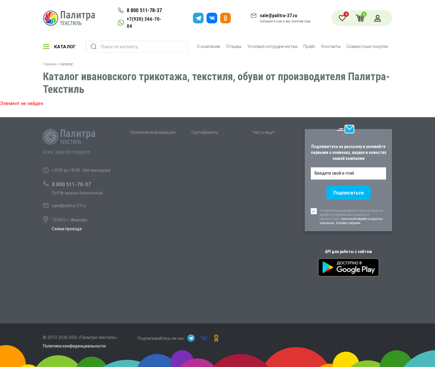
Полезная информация (152, 132)
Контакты (331, 46)
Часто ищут (263, 132)
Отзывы (233, 46)
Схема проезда (67, 228)
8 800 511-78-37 (144, 10)
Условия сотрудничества (272, 46)
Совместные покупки (367, 46)
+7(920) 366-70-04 (144, 22)
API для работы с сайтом (348, 251)
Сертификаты (204, 132)
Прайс (309, 46)
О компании (208, 46)
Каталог (65, 46)
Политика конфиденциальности (74, 346)
